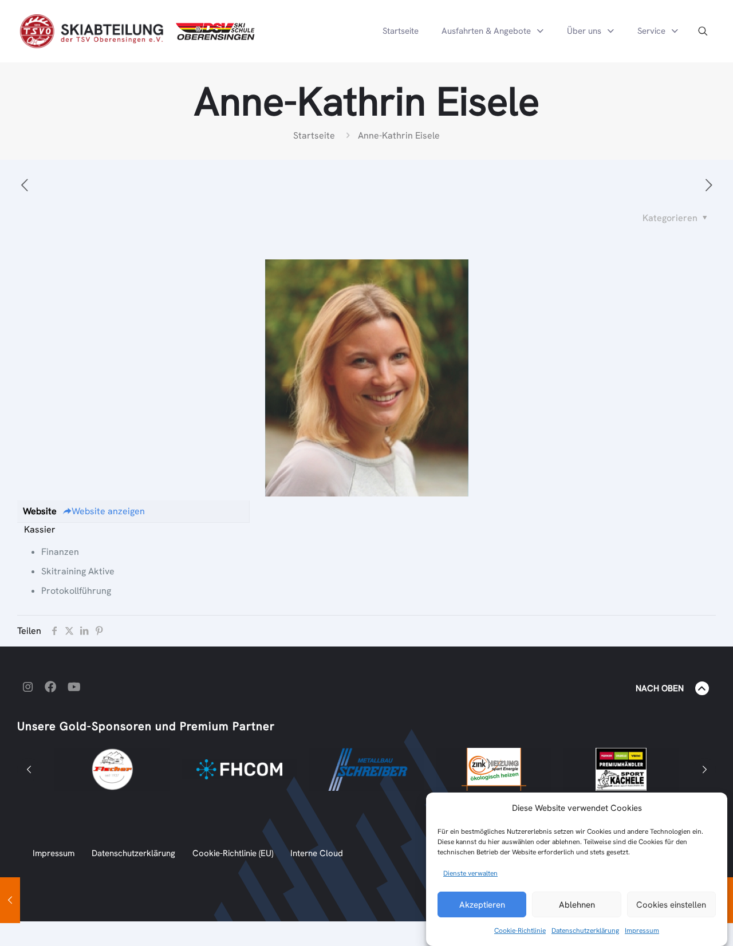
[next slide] (704, 769)
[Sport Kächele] (621, 769)
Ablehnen (577, 904)
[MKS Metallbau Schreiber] (366, 769)
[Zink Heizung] (493, 769)
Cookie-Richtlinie (520, 930)
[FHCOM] (239, 769)
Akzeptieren (482, 904)
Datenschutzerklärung (585, 930)
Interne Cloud (316, 853)
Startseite (314, 135)
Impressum (642, 930)
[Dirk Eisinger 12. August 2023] (10, 900)
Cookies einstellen (671, 904)
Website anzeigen (108, 511)
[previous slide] (28, 769)
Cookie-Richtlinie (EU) (232, 853)
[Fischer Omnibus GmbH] (112, 769)
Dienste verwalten (470, 873)
